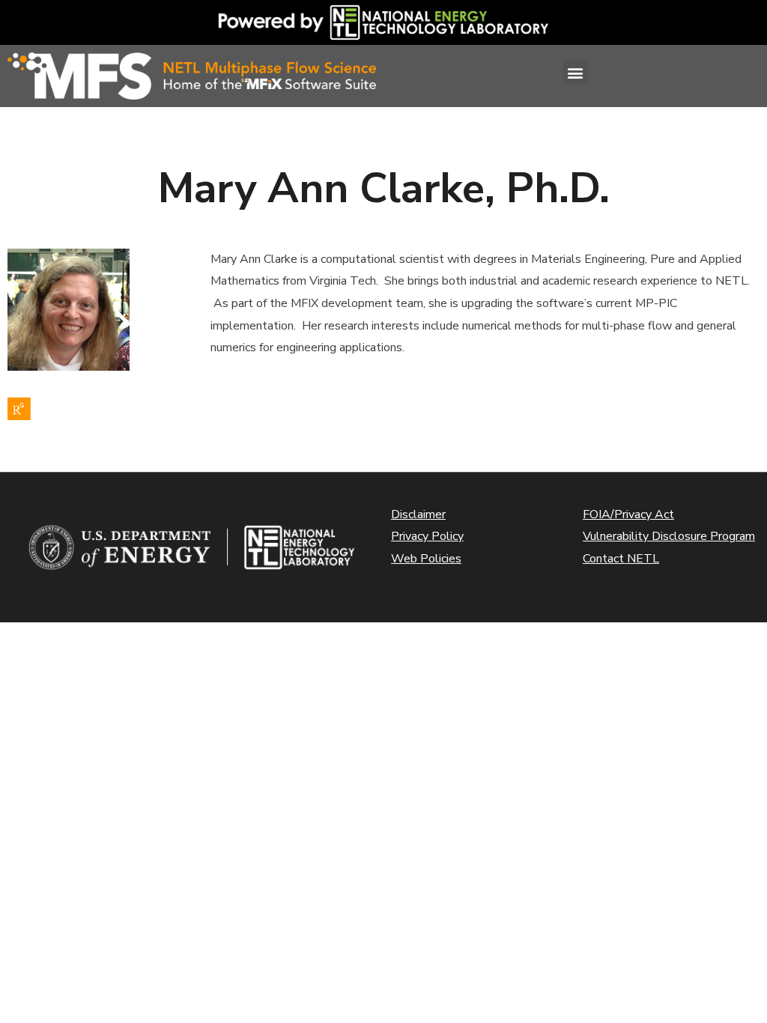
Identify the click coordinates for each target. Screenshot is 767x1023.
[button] (575, 72)
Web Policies (426, 558)
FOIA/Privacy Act (628, 514)
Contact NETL (621, 558)
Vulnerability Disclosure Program (669, 536)
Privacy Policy (427, 536)
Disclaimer (418, 514)
